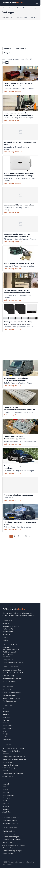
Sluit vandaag (21, 17)
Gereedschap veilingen (10, 837)
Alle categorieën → (9, 853)
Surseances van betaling (11, 698)
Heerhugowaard (8, 795)
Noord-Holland (7, 728)
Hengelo (5, 792)
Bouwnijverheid (7, 762)
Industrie (5, 754)
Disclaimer (6, 634)
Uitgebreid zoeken (9, 701)
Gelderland (6, 717)
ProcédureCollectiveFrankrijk (12, 673)
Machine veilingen (8, 831)
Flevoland (5, 712)
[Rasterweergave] (7, 62)
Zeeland (5, 737)
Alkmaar (5, 790)
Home (4, 8)
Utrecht (5, 734)
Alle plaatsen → (7, 812)
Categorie (7, 53)
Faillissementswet (8, 632)
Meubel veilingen (8, 848)
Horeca (5, 771)
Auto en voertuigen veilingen (12, 834)
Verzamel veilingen (9, 842)
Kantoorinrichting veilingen (12, 851)
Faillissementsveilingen (10, 823)
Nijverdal (5, 804)
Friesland (5, 714)
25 (26, 536)
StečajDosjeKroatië (9, 681)
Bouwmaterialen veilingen (11, 839)
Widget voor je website (10, 626)
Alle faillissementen (9, 695)
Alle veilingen (7, 17)
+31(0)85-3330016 (10, 660)
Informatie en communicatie (12, 773)
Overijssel (5, 731)
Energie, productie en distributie (13, 757)
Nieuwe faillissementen (10, 690)
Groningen (6, 720)
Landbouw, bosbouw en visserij (13, 748)
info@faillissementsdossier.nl (14, 662)
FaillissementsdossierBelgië (12, 670)
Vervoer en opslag (8, 768)
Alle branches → (8, 776)
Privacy (5, 637)
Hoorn (4, 801)
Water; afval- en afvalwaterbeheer (14, 759)
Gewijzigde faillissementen (11, 693)
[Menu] (37, 3)
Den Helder (6, 798)
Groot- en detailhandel (10, 765)
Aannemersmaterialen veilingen (13, 845)
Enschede (6, 784)
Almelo (4, 787)
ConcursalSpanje (8, 676)
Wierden (5, 809)
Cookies (5, 640)
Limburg (5, 723)
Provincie (7, 48)
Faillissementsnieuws (9, 820)
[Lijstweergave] (4, 62)
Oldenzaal (5, 806)
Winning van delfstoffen (11, 751)
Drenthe (5, 709)
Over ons (5, 623)
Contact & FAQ (7, 629)
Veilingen (12, 8)
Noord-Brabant (7, 726)
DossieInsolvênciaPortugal (12, 678)
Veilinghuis (20, 48)
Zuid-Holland (7, 740)
